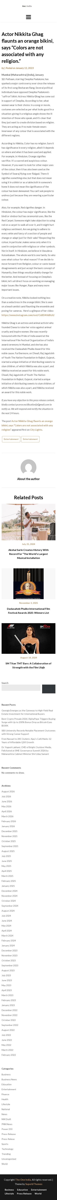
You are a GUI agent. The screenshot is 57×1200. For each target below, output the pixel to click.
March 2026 (7, 816)
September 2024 (10, 905)
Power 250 (7, 1129)
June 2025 (7, 861)
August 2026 (8, 791)
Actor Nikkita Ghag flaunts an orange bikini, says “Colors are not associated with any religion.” (27, 425)
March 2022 (7, 1049)
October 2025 (9, 841)
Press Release (9, 1134)
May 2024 (6, 925)
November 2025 (9, 836)
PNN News (7, 1124)
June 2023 (7, 980)
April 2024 (7, 930)
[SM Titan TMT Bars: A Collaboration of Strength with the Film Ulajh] (28, 637)
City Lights (36, 429)
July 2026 (6, 796)
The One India (23, 1179)
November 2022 (9, 1015)
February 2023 (9, 1000)
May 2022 (6, 1045)
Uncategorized (9, 1159)
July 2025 (6, 856)
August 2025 (8, 851)
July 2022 (6, 1035)
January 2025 (8, 885)
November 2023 (9, 955)
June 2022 (7, 1040)
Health (5, 1099)
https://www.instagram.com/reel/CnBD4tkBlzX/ (28, 315)
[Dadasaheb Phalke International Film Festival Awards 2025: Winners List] (28, 582)
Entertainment (11, 439)
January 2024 (8, 945)
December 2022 (9, 1010)
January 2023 (8, 1005)
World (5, 1163)
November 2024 (9, 895)
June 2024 (7, 920)
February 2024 (9, 940)
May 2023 (6, 985)
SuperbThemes (33, 1184)
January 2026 (8, 826)
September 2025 (10, 846)
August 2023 (8, 970)
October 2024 (9, 900)
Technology (7, 1149)
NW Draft (6, 1119)
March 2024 (7, 935)
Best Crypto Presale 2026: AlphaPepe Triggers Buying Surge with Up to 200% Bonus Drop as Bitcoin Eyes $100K (28, 722)
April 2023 (7, 990)
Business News (9, 1079)
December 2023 (9, 950)
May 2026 (6, 806)
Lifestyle (6, 1104)
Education (7, 1084)
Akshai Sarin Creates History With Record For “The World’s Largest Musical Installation (28, 553)
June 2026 (7, 801)
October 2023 (9, 960)
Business (6, 1074)
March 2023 (7, 995)
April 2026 (7, 811)
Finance (5, 1094)
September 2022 (10, 1025)
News (4, 1114)
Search (5, 683)
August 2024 (8, 910)
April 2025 (7, 871)
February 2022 (9, 1054)
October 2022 (9, 1020)
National (6, 1109)
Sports (5, 1144)
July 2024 (6, 915)
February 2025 (9, 881)
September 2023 (10, 965)
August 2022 (8, 1030)
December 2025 (9, 831)
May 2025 (6, 866)
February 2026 (9, 821)
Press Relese (8, 1139)
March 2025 (7, 876)
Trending (6, 1154)
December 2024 (9, 890)
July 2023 (6, 975)
